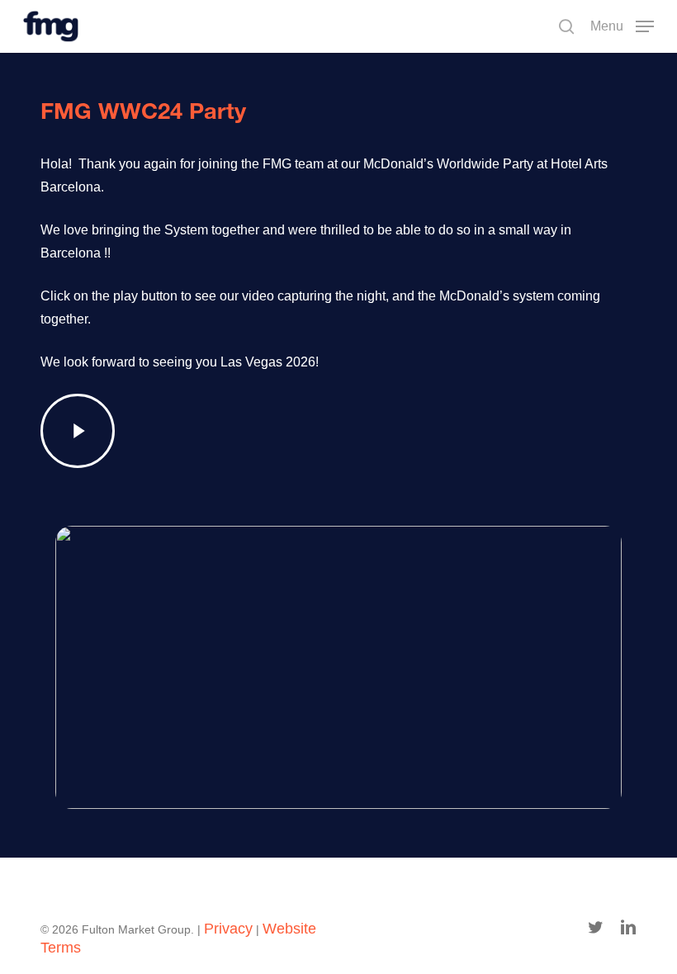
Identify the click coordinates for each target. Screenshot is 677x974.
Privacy (228, 928)
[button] (622, 25)
